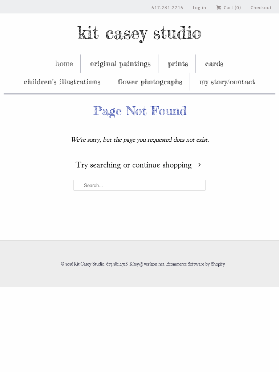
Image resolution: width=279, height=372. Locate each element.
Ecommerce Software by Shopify (195, 264)
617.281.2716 (167, 7)
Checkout (261, 7)
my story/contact (227, 81)
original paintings (120, 63)
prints (178, 63)
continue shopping (163, 165)
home (64, 63)
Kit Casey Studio (139, 32)
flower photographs (150, 81)
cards (214, 63)
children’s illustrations (62, 81)
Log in (199, 7)
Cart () (231, 7)
